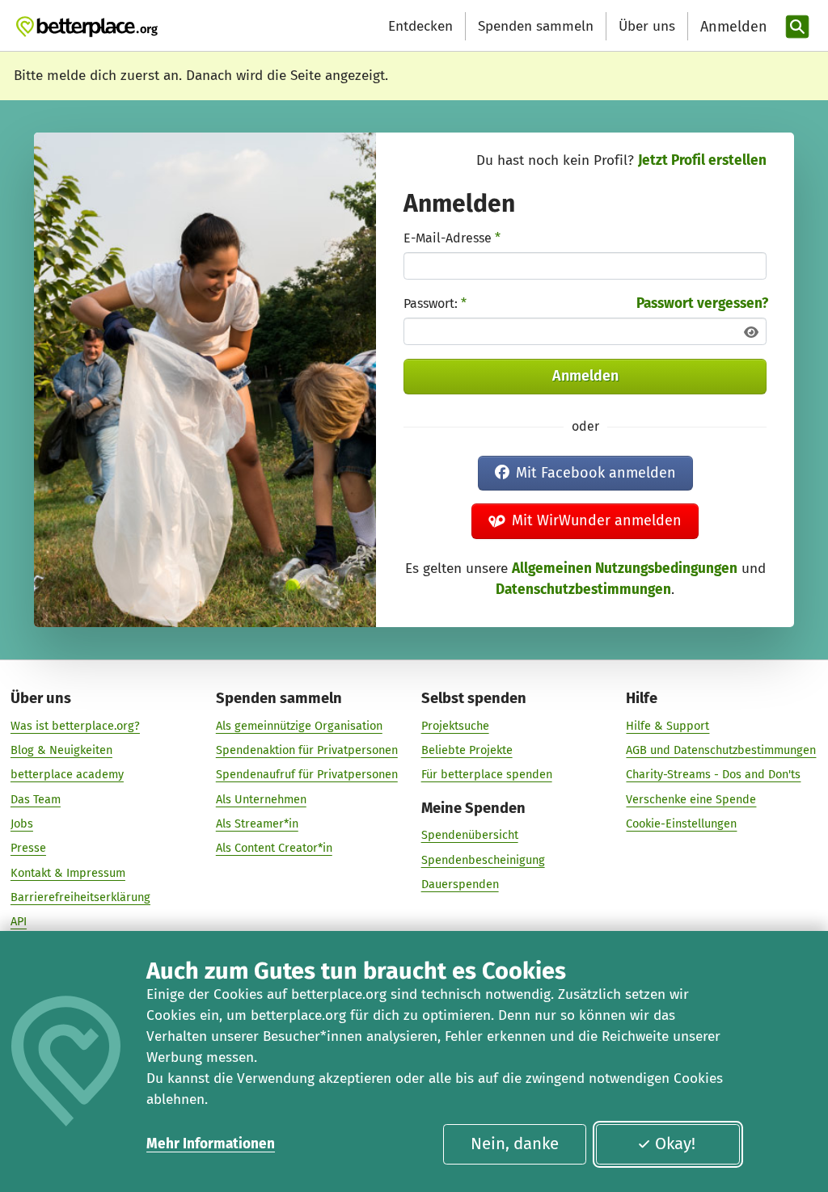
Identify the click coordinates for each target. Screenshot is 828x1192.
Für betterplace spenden (486, 774)
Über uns (647, 26)
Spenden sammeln (536, 26)
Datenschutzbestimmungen (583, 589)
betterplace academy (67, 774)
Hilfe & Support (667, 725)
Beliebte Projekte (467, 750)
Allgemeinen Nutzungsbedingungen (624, 568)
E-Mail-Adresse (452, 238)
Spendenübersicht (469, 835)
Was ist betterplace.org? (75, 725)
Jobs (22, 823)
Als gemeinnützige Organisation (299, 725)
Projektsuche (455, 725)
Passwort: (435, 303)
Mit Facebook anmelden (596, 473)
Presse (28, 847)
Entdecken (420, 26)
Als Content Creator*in (274, 847)
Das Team (36, 799)
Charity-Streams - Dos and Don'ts (713, 774)
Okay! (675, 1143)
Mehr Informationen (210, 1143)
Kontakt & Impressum (68, 873)
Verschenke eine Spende (691, 799)
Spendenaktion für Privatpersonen (307, 750)
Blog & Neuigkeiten (61, 750)
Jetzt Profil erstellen (702, 160)
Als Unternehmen (261, 799)
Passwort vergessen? (702, 303)
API (19, 921)
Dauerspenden (460, 884)
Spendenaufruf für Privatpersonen (307, 774)
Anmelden (585, 376)
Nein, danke (515, 1143)
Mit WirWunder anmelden (597, 520)
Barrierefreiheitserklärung (80, 897)
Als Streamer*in (257, 823)
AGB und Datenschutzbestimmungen (721, 750)
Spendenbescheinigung (483, 860)
